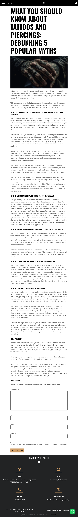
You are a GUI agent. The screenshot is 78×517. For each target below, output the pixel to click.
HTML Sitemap (19, 511)
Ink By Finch (6, 3)
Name (13, 415)
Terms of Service (27, 509)
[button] (43, 3)
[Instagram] (11, 509)
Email (13, 424)
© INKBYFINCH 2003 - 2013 (53, 510)
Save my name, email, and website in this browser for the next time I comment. (38, 444)
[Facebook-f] (7, 509)
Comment (14, 389)
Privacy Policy (17, 509)
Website (13, 433)
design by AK (67, 510)
